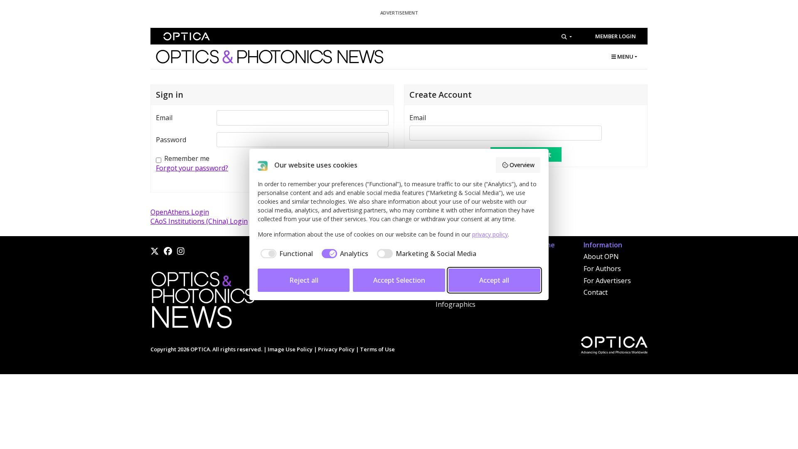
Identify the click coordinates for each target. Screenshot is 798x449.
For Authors (602, 268)
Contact (596, 292)
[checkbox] (285, 254)
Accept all (494, 280)
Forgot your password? (192, 168)
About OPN (601, 256)
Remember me (186, 158)
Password (171, 139)
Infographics (455, 304)
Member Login (615, 36)
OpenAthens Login (179, 212)
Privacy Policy (336, 349)
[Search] (567, 36)
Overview (522, 165)
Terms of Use (377, 349)
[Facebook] (168, 251)
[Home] (202, 302)
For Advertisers (607, 280)
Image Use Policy (290, 349)
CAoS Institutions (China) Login (199, 221)
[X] (154, 251)
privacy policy (490, 234)
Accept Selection (399, 280)
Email (164, 117)
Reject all (303, 280)
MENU (624, 56)
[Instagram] (181, 251)
